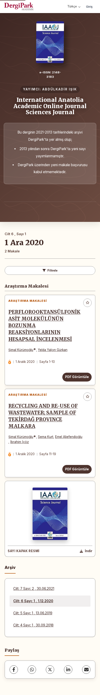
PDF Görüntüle (77, 377)
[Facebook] (14, 669)
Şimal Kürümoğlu (20, 350)
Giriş (89, 6)
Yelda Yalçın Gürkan (52, 350)
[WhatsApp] (32, 669)
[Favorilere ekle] (87, 303)
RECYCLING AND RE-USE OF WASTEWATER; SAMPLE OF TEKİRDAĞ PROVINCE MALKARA (43, 416)
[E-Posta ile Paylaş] (86, 669)
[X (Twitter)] (50, 669)
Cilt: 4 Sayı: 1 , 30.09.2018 (33, 625)
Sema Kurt (45, 437)
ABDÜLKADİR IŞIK (59, 89)
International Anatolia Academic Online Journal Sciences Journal (50, 106)
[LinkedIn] (68, 669)
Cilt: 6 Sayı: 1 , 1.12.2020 (33, 601)
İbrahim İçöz (19, 442)
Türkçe (72, 6)
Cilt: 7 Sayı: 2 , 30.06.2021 (33, 588)
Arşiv (10, 567)
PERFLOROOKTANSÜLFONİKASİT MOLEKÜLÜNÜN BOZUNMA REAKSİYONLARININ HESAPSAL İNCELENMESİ (44, 325)
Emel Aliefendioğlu (68, 437)
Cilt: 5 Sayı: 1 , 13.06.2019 (32, 613)
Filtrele (52, 270)
